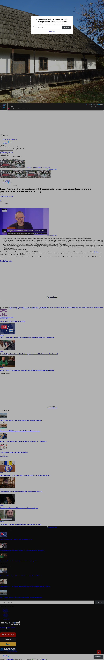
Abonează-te (66, 27)
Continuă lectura (52, 31)
